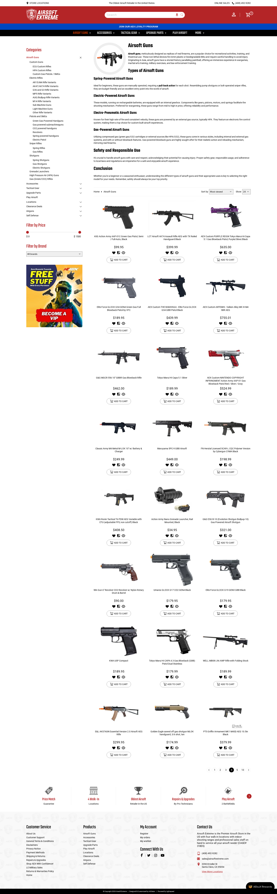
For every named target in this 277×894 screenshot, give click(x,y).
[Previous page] (209, 770)
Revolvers (37, 132)
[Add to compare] (118, 253)
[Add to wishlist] (113, 253)
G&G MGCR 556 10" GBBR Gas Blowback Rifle (119, 377)
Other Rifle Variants (42, 112)
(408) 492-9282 (209, 853)
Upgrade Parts (33, 192)
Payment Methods (35, 852)
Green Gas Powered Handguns (48, 121)
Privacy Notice (33, 848)
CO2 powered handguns (45, 128)
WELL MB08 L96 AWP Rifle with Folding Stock (225, 660)
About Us (30, 833)
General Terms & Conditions (40, 841)
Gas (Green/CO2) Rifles (41, 179)
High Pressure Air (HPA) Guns (44, 175)
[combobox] (142, 14)
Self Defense (32, 215)
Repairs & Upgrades (36, 860)
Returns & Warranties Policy (40, 871)
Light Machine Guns (43, 109)
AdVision (152, 891)
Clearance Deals (34, 206)
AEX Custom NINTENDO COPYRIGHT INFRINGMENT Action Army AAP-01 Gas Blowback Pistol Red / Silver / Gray (226, 380)
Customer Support (35, 837)
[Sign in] (234, 15)
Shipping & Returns (35, 856)
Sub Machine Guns (42, 105)
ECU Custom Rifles (42, 66)
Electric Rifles (36, 78)
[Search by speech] (177, 14)
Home (97, 191)
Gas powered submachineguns (48, 124)
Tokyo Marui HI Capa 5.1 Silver (172, 377)
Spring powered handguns (46, 136)
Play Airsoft (32, 197)
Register (144, 833)
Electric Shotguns (41, 167)
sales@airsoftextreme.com (215, 858)
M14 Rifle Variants (42, 101)
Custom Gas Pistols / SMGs (46, 74)
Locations (31, 202)
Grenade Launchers (39, 171)
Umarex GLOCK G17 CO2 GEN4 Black (172, 590)
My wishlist (145, 841)
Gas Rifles (38, 151)
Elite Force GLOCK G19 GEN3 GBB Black (226, 590)
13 (242, 770)
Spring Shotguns (41, 160)
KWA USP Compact (118, 660)
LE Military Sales (34, 867)
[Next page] (248, 770)
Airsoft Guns (32, 57)
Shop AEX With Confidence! (39, 863)
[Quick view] (123, 253)
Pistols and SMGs (38, 116)
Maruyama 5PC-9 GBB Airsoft (172, 448)
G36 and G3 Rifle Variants (45, 90)
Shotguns (34, 155)
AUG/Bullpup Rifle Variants (46, 97)
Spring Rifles (39, 148)
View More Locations (212, 871)
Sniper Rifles (35, 143)
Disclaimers (32, 845)
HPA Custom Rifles (42, 70)
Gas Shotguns (40, 164)
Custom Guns (36, 62)
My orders (145, 837)
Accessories (32, 183)
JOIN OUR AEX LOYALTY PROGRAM (138, 26)
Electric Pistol (39, 139)
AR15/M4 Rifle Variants (44, 82)
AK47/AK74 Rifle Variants (45, 86)
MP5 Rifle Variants (42, 93)
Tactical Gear (32, 188)
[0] (247, 14)
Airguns (30, 211)
